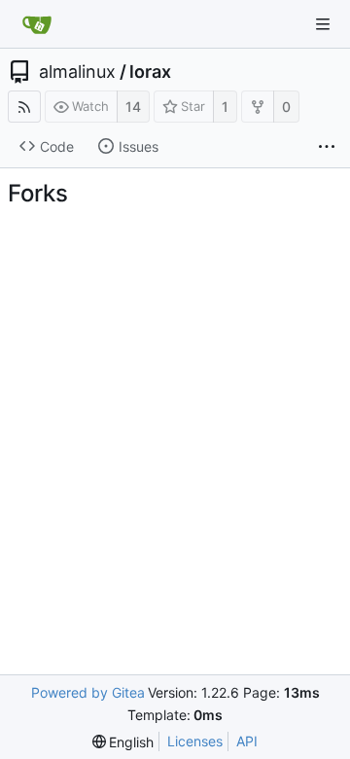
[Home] (37, 24)
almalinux (77, 72)
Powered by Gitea (88, 692)
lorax (150, 72)
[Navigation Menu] (322, 24)
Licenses (195, 741)
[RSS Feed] (24, 106)
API (247, 741)
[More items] (326, 146)
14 (133, 106)
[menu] (123, 742)
